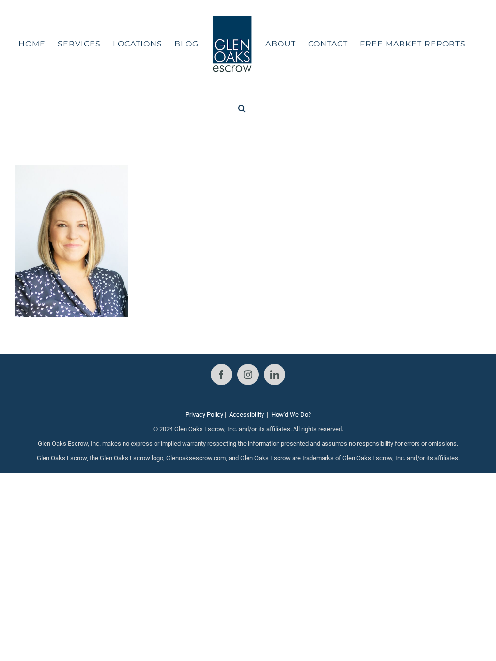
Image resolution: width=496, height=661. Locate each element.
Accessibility (246, 414)
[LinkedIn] (274, 374)
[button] (242, 108)
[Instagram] (248, 374)
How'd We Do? (291, 414)
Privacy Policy (204, 414)
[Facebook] (221, 374)
